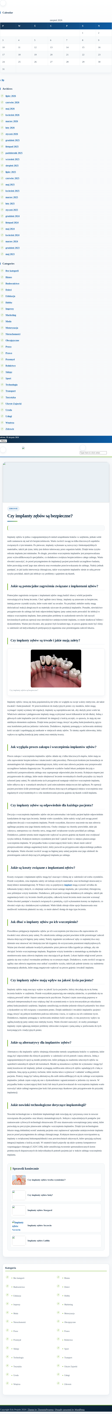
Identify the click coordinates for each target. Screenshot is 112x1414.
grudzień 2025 (13, 140)
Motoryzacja (12, 328)
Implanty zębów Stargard (40, 1210)
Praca (8, 346)
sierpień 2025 (12, 165)
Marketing (11, 315)
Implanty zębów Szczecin (39, 1225)
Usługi (9, 416)
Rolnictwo (11, 365)
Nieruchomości (13, 334)
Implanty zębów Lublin (39, 1240)
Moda (8, 321)
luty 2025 (10, 203)
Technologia (12, 384)
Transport (11, 391)
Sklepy (9, 372)
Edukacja (10, 296)
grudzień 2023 (13, 248)
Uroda (9, 410)
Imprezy (10, 309)
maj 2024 (10, 229)
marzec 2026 (12, 121)
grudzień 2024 (13, 216)
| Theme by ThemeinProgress (40, 1409)
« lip (2, 80)
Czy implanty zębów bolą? (40, 1195)
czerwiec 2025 (12, 178)
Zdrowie (10, 429)
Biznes (9, 277)
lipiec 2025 (11, 172)
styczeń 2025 (12, 210)
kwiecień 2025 (12, 191)
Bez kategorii (12, 271)
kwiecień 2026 (12, 115)
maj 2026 (10, 108)
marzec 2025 (12, 197)
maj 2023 (10, 254)
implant (68, 885)
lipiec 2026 (11, 96)
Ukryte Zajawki (13, 403)
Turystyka (11, 397)
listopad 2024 (12, 222)
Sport (8, 378)
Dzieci (9, 290)
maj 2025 (10, 184)
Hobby (9, 302)
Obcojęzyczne (12, 340)
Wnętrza (10, 422)
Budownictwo (12, 283)
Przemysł (10, 359)
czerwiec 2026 (12, 102)
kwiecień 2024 (12, 235)
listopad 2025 (12, 146)
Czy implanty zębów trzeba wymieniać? (47, 1180)
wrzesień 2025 (12, 159)
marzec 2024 (12, 241)
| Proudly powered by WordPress (69, 1409)
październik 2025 (14, 153)
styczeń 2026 (12, 134)
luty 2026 (10, 127)
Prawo (9, 353)
